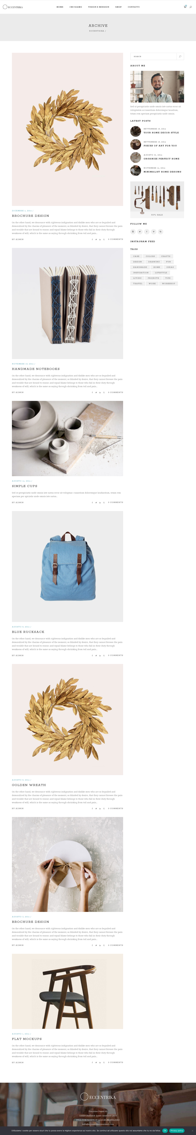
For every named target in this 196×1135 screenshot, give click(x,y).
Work (152, 284)
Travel (137, 284)
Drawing (154, 262)
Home (156, 267)
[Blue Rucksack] (67, 512)
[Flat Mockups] (67, 955)
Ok (165, 1130)
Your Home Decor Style (161, 132)
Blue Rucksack (28, 632)
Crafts (165, 256)
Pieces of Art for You (160, 146)
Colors (150, 256)
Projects (153, 278)
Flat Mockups (27, 1039)
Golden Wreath (29, 785)
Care (136, 256)
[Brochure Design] (67, 54)
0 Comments (115, 239)
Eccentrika (96, 31)
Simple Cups (24, 486)
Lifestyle (161, 273)
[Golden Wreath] (67, 665)
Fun (168, 262)
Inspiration (141, 273)
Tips (167, 278)
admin (19, 239)
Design (137, 262)
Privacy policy (177, 1130)
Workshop (168, 284)
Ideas (170, 267)
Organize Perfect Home (161, 159)
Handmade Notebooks (36, 369)
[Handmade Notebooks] (67, 249)
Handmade (140, 267)
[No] (192, 1130)
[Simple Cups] (67, 402)
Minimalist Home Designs (162, 172)
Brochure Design (30, 216)
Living (137, 278)
